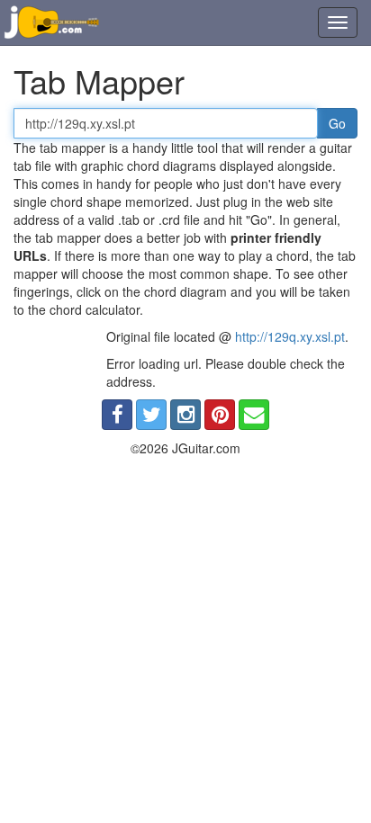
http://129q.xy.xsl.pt (290, 336)
